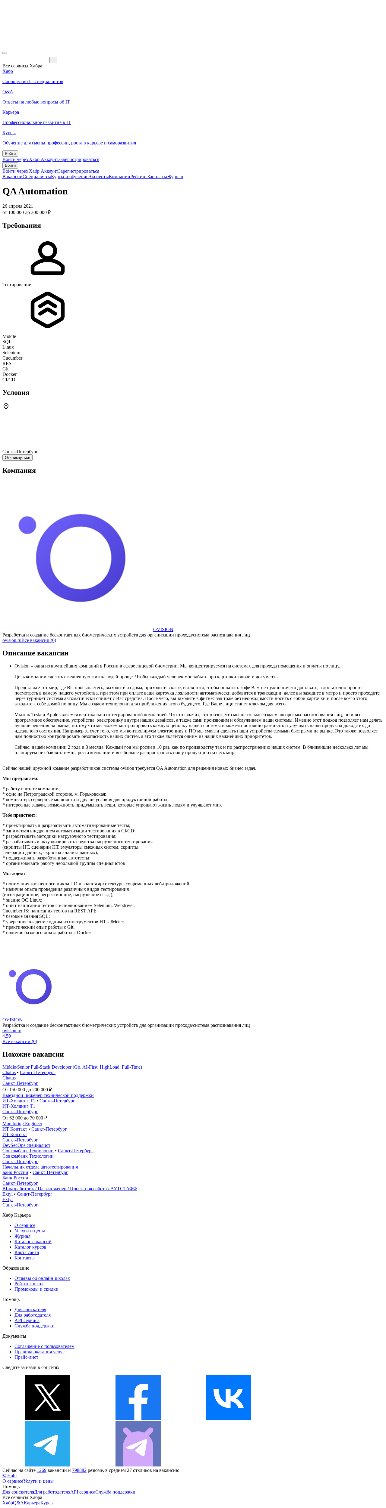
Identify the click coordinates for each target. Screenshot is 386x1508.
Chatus (9, 1072)
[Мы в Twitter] (47, 1418)
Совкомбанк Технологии (28, 1150)
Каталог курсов (30, 1246)
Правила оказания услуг (39, 1351)
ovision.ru (11, 640)
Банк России (15, 1172)
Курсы (47, 1502)
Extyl (7, 1194)
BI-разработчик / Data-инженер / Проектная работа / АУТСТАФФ (69, 1188)
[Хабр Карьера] (25, 59)
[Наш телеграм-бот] (138, 1464)
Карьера (32, 1502)
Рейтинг (138, 176)
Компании (119, 176)
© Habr (9, 1475)
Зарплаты (157, 176)
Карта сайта (26, 1252)
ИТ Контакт (14, 1129)
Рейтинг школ (28, 1283)
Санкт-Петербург (37, 1072)
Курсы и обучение (69, 176)
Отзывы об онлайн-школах (42, 1278)
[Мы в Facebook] (138, 1418)
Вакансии (12, 176)
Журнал (175, 176)
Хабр (7, 1502)
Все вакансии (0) (38, 640)
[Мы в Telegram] (47, 1464)
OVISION (163, 629)
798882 (79, 1470)
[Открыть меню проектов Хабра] (4, 53)
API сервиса (27, 1320)
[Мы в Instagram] (319, 1418)
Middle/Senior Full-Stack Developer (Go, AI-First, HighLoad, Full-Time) (72, 1067)
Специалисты (37, 176)
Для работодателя (32, 1315)
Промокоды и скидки (36, 1289)
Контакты (24, 1257)
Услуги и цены (29, 1230)
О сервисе (24, 1225)
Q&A (18, 1502)
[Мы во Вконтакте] (228, 1418)
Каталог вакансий (33, 1241)
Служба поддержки (34, 1325)
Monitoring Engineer (22, 1123)
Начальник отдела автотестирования (40, 1166)
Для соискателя (30, 1309)
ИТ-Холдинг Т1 (18, 1100)
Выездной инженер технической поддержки (48, 1095)
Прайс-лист (26, 1357)
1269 (41, 1470)
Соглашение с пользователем (44, 1346)
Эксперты (98, 176)
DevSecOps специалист (26, 1145)
